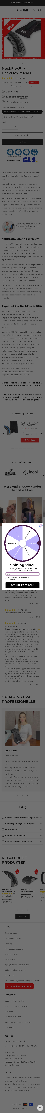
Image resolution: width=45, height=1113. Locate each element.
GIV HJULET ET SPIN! (22, 585)
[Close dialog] (40, 525)
